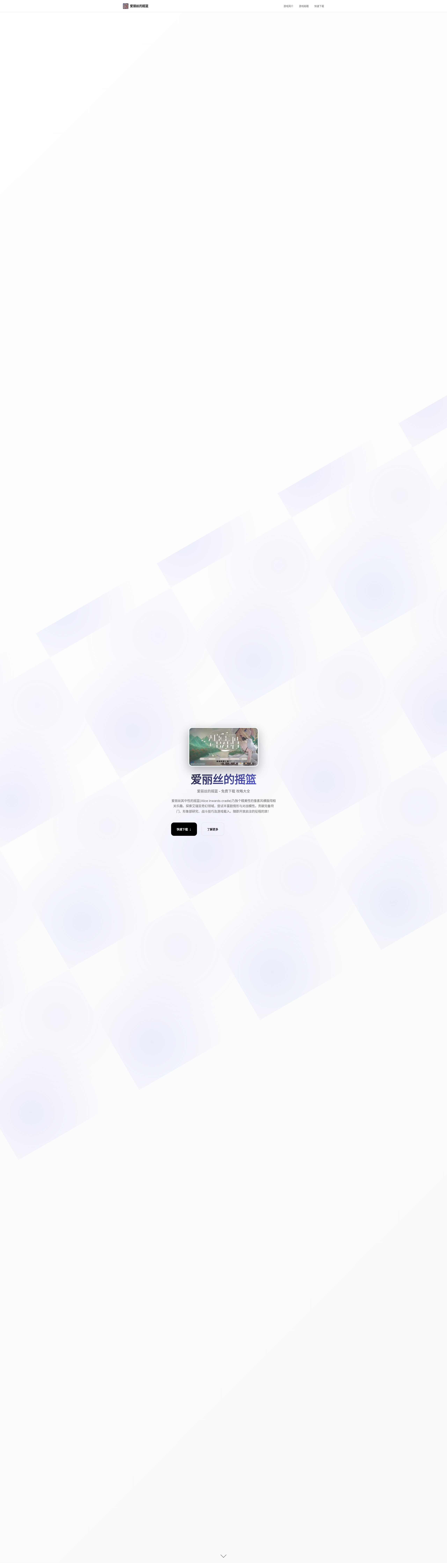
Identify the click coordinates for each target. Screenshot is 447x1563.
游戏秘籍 (304, 6)
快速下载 (319, 6)
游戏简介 (288, 6)
